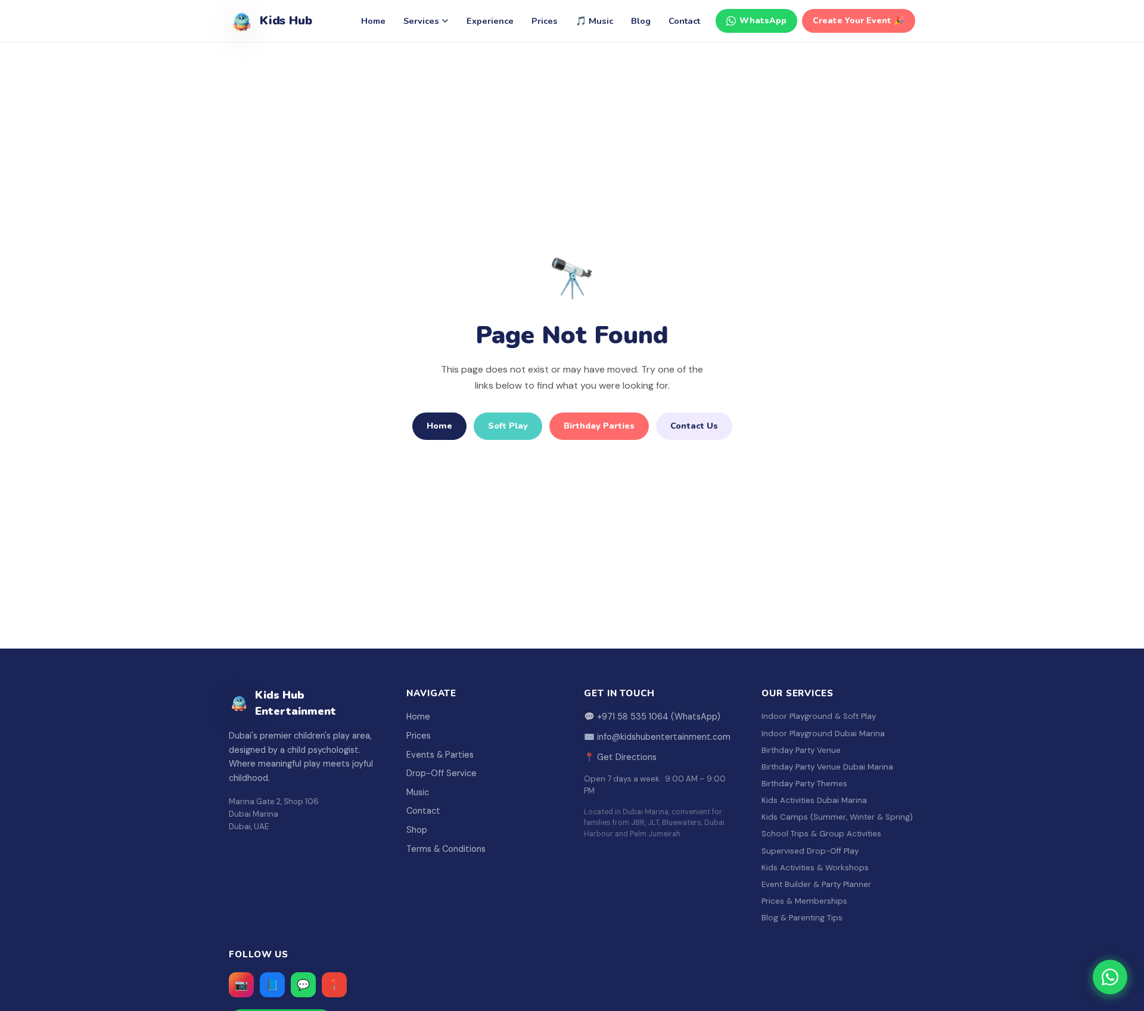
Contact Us (694, 426)
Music (417, 792)
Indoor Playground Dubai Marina (823, 733)
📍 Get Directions (620, 757)
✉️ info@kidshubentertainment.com (657, 736)
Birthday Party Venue (801, 750)
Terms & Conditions (446, 848)
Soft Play (508, 426)
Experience (490, 21)
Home (373, 21)
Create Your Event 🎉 (858, 20)
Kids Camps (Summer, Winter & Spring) (837, 817)
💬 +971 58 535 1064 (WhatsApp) (652, 716)
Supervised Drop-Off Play (810, 851)
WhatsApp (762, 20)
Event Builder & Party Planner (816, 884)
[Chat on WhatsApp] (1110, 977)
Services (421, 21)
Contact (684, 21)
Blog (641, 21)
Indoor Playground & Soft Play (818, 716)
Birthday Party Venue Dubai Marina (827, 767)
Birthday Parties (599, 426)
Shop (416, 829)
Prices (544, 21)
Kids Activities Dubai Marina (814, 800)
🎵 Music (594, 21)
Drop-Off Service (441, 773)
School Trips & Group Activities (821, 834)
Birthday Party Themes (804, 784)
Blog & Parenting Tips (802, 918)
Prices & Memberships (804, 901)
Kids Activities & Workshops (815, 868)
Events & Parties (440, 754)
